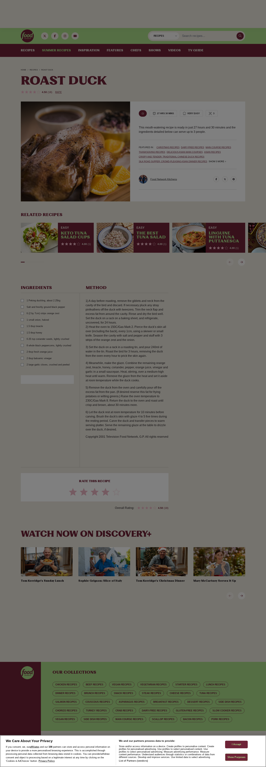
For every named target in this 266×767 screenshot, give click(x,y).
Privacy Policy (47, 761)
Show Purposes (236, 757)
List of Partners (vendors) (133, 760)
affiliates (34, 747)
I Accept (236, 744)
